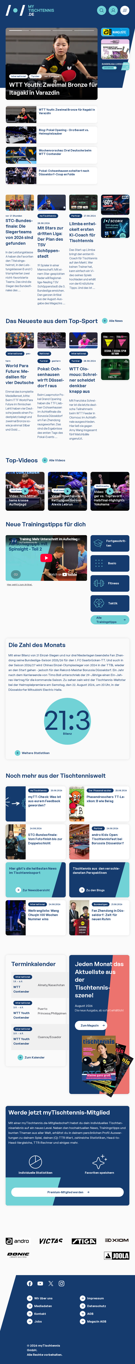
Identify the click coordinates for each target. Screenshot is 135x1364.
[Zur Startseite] (30, 10)
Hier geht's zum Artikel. (19, 584)
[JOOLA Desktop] (115, 205)
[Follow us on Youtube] (40, 1283)
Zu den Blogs (95, 890)
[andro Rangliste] (115, 32)
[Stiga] (84, 1241)
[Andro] (18, 1241)
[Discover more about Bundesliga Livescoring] (115, 66)
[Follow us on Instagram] (61, 1283)
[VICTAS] (115, 344)
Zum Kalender (35, 1057)
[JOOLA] (116, 1256)
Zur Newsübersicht (36, 890)
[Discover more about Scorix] (115, 228)
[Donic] (18, 1255)
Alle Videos (57, 460)
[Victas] (51, 1241)
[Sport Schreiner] (115, 49)
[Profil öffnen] (113, 10)
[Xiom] (116, 1241)
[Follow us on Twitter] (51, 1283)
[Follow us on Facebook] (30, 1283)
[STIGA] (115, 369)
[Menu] (124, 10)
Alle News (116, 321)
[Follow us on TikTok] (72, 1283)
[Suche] (101, 10)
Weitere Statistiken (36, 753)
